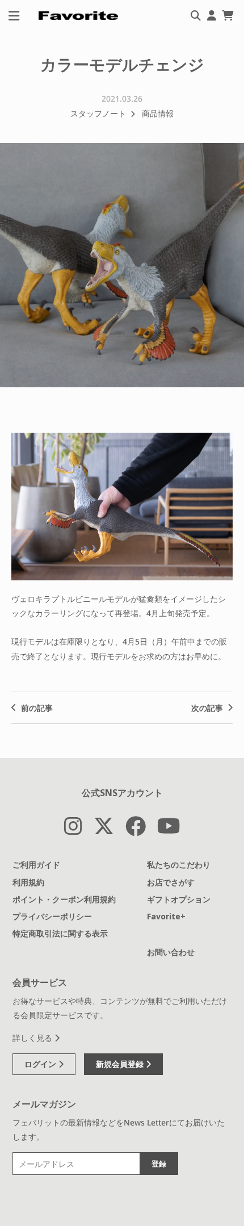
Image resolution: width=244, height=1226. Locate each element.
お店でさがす (171, 882)
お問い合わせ (171, 952)
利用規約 (28, 882)
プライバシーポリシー (52, 916)
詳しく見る (33, 1037)
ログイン (41, 1063)
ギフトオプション (179, 899)
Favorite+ (166, 916)
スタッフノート (98, 113)
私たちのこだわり (179, 864)
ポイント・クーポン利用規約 (64, 899)
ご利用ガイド (36, 864)
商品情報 (158, 113)
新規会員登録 (121, 1063)
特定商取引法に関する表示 (60, 933)
